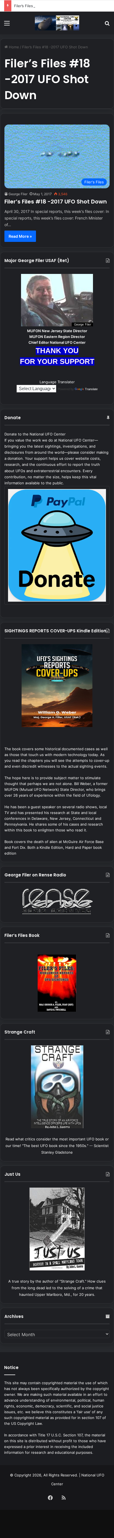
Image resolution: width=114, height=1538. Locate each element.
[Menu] (7, 25)
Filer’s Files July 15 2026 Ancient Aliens (48, 6)
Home (13, 47)
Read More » (20, 236)
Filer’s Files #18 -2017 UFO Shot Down (55, 201)
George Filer (18, 194)
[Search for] (107, 25)
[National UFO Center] (57, 22)
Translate (91, 389)
